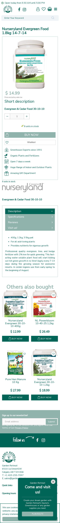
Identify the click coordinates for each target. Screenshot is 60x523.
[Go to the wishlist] (45, 9)
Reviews (13, 222)
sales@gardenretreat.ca (16, 478)
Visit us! (12, 228)
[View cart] (49, 8)
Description (14, 211)
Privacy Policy (21, 427)
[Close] (53, 481)
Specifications (16, 217)
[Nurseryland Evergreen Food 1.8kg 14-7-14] (30, 64)
